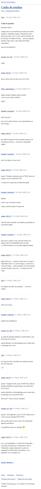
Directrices (19, 475)
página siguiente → (8, 462)
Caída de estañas (11, 7)
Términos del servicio (8, 479)
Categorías (10, 475)
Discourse (12, 484)
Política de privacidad (25, 479)
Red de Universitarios (8, 2)
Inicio (3, 475)
